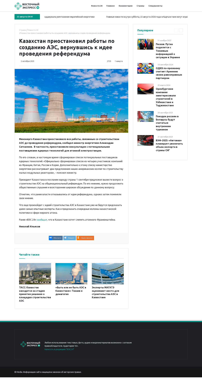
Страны (140, 6)
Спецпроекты (155, 6)
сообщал (42, 219)
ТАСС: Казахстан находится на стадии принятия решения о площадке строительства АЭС (35, 294)
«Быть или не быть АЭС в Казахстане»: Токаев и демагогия (70, 290)
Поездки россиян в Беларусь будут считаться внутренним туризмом (167, 123)
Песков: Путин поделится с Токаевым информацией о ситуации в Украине (168, 51)
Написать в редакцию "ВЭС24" (59, 349)
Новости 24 (96, 6)
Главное (110, 6)
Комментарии (125, 6)
